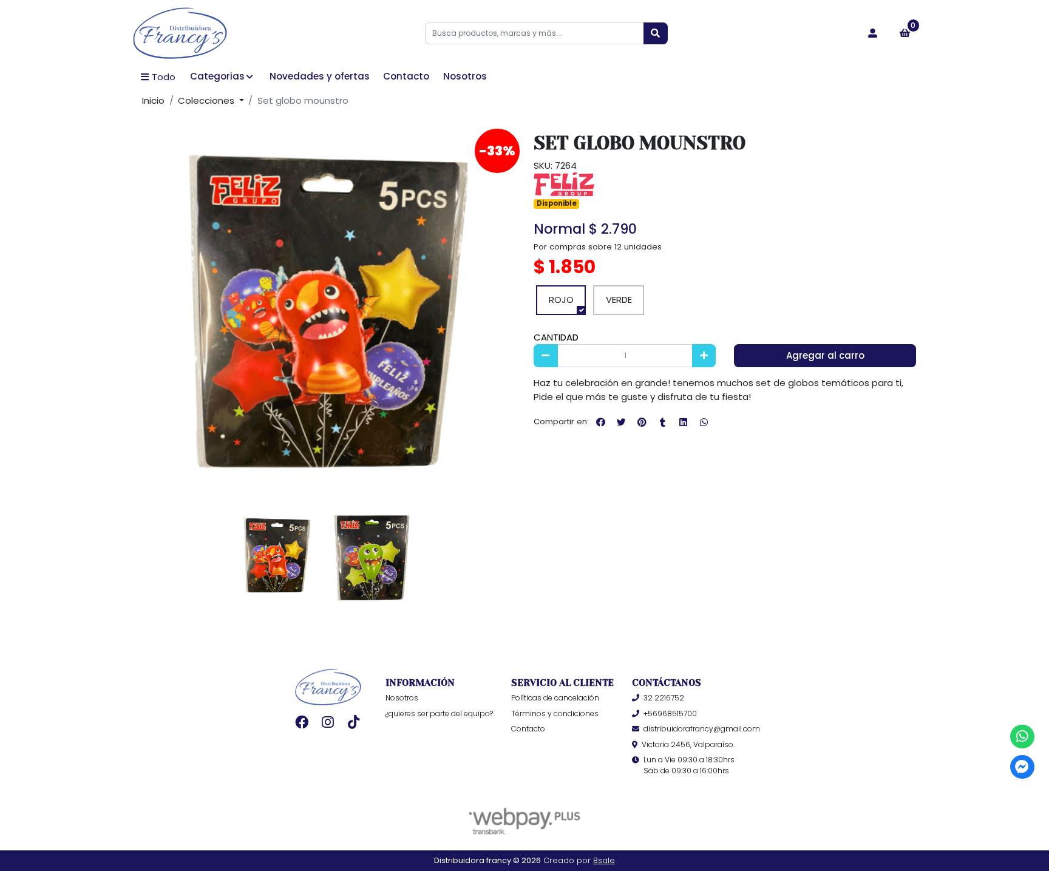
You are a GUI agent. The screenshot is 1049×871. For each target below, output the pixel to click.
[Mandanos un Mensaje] (1022, 767)
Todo (163, 76)
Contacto (406, 76)
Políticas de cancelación (555, 698)
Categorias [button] (217, 76)
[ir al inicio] (328, 687)
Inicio (153, 100)
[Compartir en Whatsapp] (703, 422)
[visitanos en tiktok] (354, 722)
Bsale (604, 860)
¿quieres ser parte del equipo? (439, 713)
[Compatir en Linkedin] (683, 422)
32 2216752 (663, 698)
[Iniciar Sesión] (873, 33)
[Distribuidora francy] (180, 34)
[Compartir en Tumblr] (662, 422)
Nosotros (465, 76)
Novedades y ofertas (320, 76)
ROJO (561, 299)
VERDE (619, 299)
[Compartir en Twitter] (621, 422)
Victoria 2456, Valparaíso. (688, 744)
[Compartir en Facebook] (600, 422)
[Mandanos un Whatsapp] (1022, 736)
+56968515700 (670, 713)
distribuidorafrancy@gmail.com (701, 729)
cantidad (556, 337)
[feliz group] (564, 183)
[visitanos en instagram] (328, 722)
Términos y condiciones (555, 713)
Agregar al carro (825, 355)
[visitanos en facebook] (301, 722)
